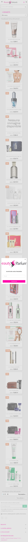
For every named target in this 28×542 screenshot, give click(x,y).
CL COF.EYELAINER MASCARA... (14, 226)
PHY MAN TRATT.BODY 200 (14, 39)
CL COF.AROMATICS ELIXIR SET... (14, 250)
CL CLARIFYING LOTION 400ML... (14, 320)
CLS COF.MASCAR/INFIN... (14, 367)
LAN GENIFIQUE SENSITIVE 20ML (14, 109)
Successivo (22, 494)
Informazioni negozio (7, 535)
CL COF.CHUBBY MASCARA (14, 296)
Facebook (2, 518)
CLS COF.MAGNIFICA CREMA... (14, 437)
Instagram (6, 518)
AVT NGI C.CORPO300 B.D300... (14, 133)
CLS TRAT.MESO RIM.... (14, 460)
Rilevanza (14, 15)
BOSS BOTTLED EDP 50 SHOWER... (14, 179)
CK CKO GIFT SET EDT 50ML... (14, 203)
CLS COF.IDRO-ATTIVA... (14, 62)
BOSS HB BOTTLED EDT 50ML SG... (14, 156)
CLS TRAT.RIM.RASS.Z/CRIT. (14, 343)
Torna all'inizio (21, 498)
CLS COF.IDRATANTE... (14, 390)
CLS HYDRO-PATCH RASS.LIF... (14, 86)
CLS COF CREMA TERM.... (14, 484)
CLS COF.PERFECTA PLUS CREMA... (14, 413)
